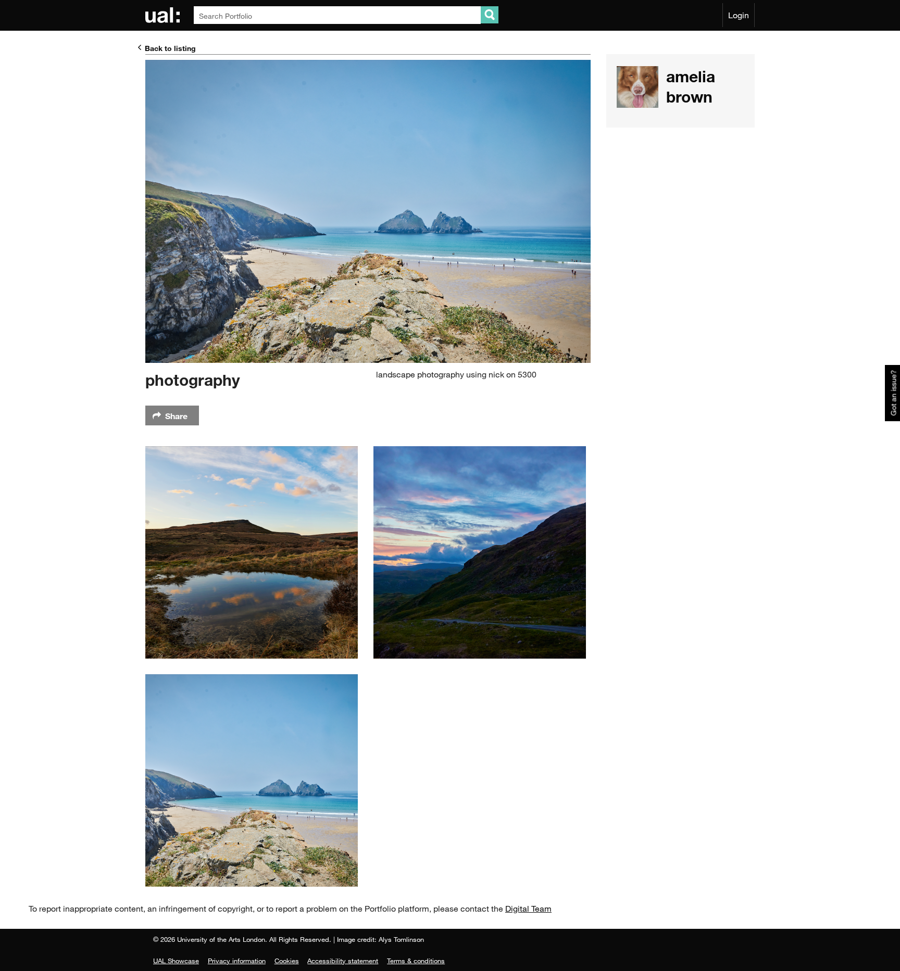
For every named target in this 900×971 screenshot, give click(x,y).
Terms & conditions (416, 960)
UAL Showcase (176, 960)
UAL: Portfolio (164, 15)
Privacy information (237, 960)
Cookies (286, 960)
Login (738, 15)
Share (176, 416)
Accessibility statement (342, 960)
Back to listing (170, 48)
